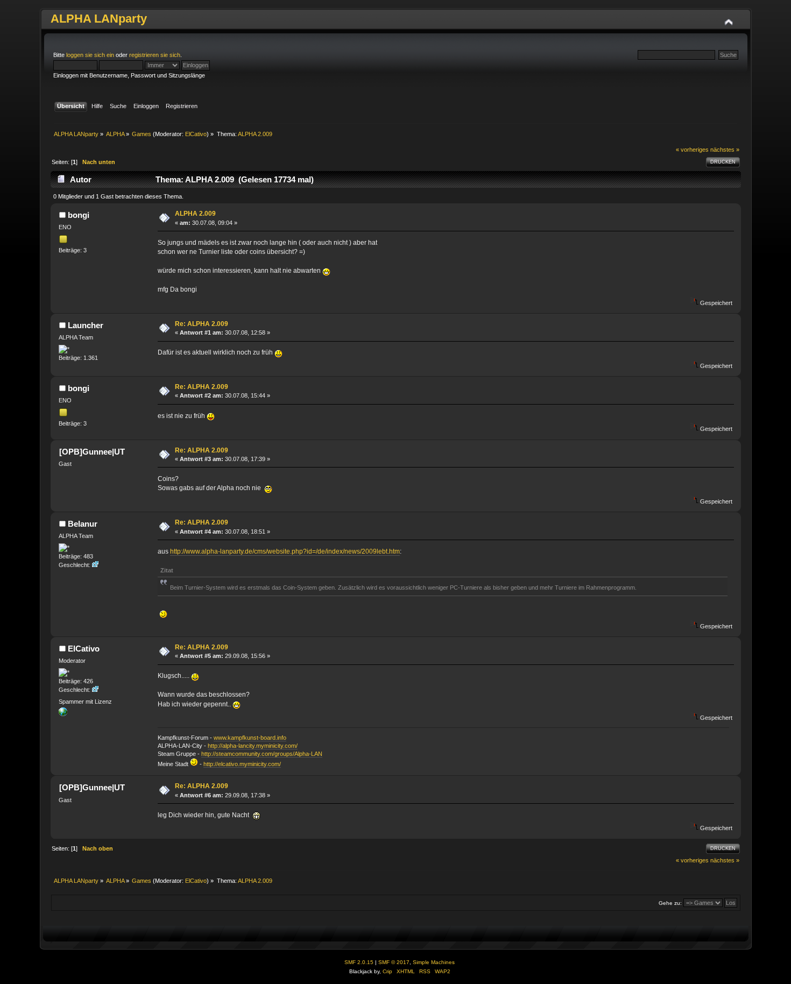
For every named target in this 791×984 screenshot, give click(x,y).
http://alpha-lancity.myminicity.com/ (253, 745)
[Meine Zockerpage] (63, 714)
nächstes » (724, 149)
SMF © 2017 (393, 962)
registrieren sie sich (154, 55)
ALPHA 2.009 (195, 213)
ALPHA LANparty (99, 18)
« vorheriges (692, 149)
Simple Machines (434, 962)
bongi (78, 215)
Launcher (85, 325)
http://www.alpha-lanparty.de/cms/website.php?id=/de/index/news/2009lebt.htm (285, 551)
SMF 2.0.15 (358, 962)
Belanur (82, 523)
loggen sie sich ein (90, 55)
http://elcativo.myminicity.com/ (242, 764)
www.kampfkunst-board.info (250, 737)
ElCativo (196, 134)
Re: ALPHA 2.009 (201, 324)
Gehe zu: (670, 903)
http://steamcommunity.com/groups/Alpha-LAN (261, 754)
